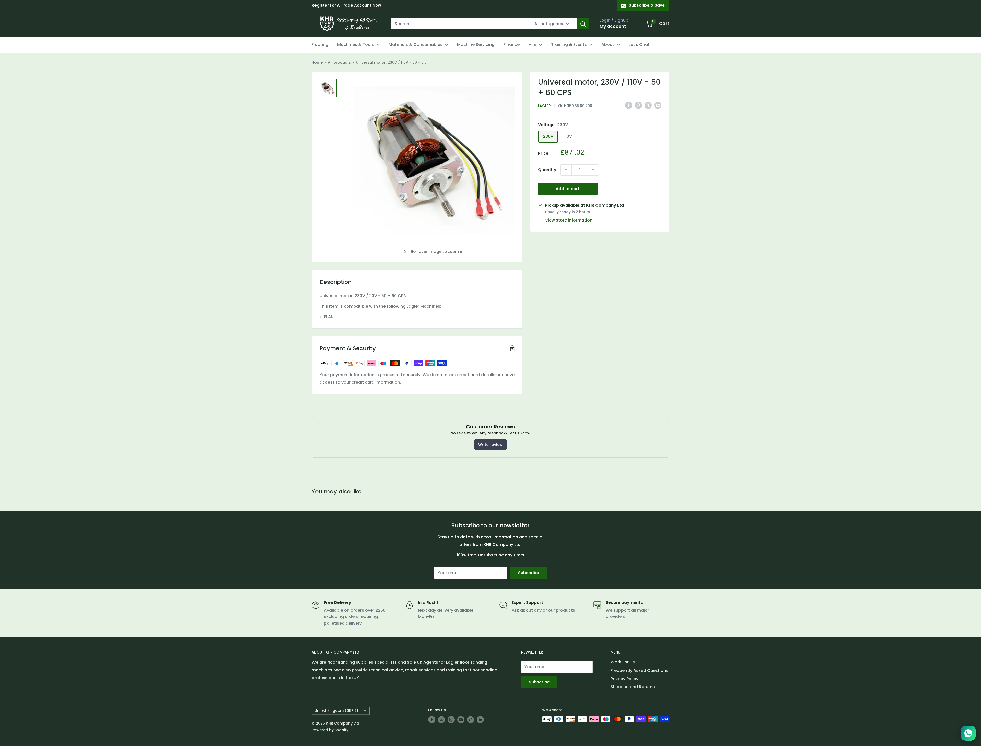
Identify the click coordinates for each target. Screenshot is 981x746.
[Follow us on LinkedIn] (480, 719)
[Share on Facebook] (628, 105)
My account (613, 26)
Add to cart (568, 188)
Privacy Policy (624, 679)
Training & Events (569, 45)
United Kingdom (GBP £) (336, 710)
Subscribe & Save (647, 5)
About (607, 45)
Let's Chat (639, 45)
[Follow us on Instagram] (451, 719)
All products (339, 62)
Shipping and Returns (633, 687)
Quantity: (547, 169)
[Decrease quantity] (566, 169)
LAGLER (544, 105)
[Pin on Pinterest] (638, 105)
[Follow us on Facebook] (431, 719)
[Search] (583, 23)
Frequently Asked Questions (639, 670)
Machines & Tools (355, 45)
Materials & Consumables (415, 45)
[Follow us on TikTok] (470, 719)
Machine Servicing (476, 45)
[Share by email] (657, 105)
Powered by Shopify (330, 729)
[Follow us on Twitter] (441, 719)
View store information (568, 220)
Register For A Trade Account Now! (347, 5)
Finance (512, 45)
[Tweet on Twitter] (648, 105)
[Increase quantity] (593, 169)
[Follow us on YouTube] (460, 719)
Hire (532, 45)
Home (317, 62)
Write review (490, 444)
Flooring (320, 45)
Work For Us (623, 662)
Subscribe (528, 573)
